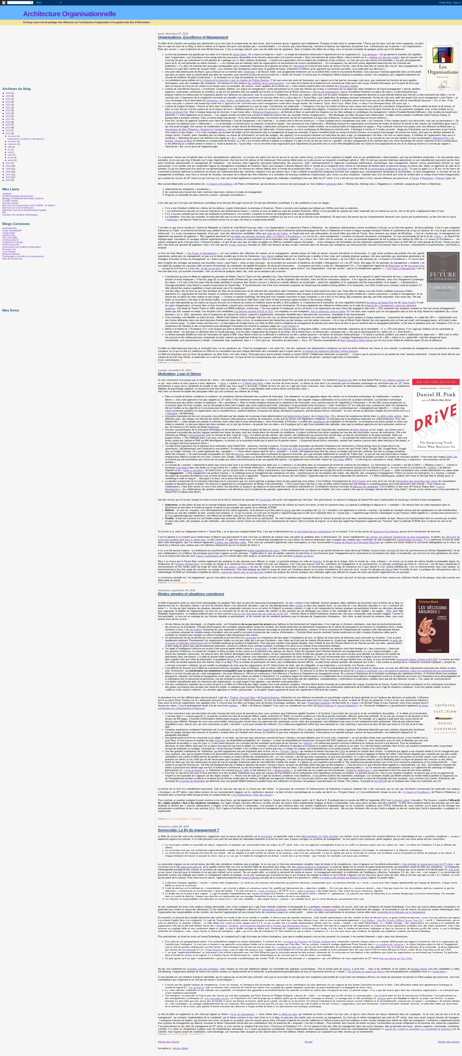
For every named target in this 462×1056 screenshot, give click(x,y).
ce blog (299, 605)
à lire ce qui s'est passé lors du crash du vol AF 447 (260, 613)
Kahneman (331, 184)
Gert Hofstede (188, 949)
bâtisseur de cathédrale (365, 486)
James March (240, 54)
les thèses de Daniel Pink (380, 302)
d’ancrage (220, 740)
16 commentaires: (196, 1034)
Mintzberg (298, 66)
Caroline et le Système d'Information (20, 215)
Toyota (415, 178)
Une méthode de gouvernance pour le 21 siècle (427, 864)
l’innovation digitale (348, 86)
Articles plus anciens (449, 1041)
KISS (212, 808)
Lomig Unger (8, 233)
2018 (8, 116)
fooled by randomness (358, 770)
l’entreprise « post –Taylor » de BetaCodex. (228, 100)
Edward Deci (323, 416)
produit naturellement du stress (263, 550)
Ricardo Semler (419, 969)
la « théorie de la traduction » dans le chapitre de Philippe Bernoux (234, 80)
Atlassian (239, 454)
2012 (8, 133)
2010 (8, 166)
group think (261, 648)
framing (308, 743)
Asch (233, 659)
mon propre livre (416, 265)
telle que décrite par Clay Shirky (396, 958)
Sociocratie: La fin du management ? (188, 830)
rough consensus (267, 891)
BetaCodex (394, 265)
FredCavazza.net (10, 244)
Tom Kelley (338, 459)
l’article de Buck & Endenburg (312, 866)
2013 (8, 130)
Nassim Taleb (444, 178)
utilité (342, 751)
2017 (8, 119)
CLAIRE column (10, 201)
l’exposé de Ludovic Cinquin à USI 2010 (417, 659)
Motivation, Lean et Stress (179, 374)
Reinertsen (427, 178)
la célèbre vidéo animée (389, 416)
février (11, 157)
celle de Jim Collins (277, 233)
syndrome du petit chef (289, 947)
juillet (10, 147)
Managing (172, 413)
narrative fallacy (282, 770)
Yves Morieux (369, 54)
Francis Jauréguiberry (207, 556)
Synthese (7, 193)
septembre (13, 144)
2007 (8, 174)
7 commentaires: (196, 583)
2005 (8, 180)
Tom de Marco (195, 987)
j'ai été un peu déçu (211, 268)
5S (319, 510)
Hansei (389, 569)
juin (9, 149)
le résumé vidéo (400, 800)
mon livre (453, 869)
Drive (438, 236)
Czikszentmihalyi (196, 435)
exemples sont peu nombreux (202, 969)
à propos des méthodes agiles (231, 542)
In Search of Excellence (220, 184)
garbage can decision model (383, 57)
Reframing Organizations (266, 112)
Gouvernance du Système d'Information (21, 247)
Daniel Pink (269, 729)
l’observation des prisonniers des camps (417, 481)
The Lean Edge (10, 237)
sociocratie (250, 637)
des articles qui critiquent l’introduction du (397, 537)
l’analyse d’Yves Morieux (386, 531)
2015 (8, 125)
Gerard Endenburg (251, 877)
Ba (233, 138)
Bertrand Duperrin (11, 254)
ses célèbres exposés (393, 380)
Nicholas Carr (9, 249)
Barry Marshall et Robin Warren (357, 340)
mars (10, 155)
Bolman (381, 998)
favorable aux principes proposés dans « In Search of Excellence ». (266, 236)
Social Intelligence (347, 705)
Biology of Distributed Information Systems (23, 198)
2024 (8, 99)
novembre (12, 141)
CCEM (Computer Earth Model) (17, 196)
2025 (8, 96)
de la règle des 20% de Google (293, 448)
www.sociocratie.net (191, 866)
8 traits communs (238, 244)
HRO (388, 611)
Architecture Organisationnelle (69, 14)
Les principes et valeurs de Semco (366, 971)
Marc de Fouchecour (12, 258)
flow (246, 435)
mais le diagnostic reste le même (328, 311)
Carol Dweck (182, 467)
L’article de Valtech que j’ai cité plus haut (242, 572)
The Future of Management (202, 253)
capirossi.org (8, 235)
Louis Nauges (9, 251)
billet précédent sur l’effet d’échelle (319, 836)
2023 (8, 102)
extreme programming (188, 564)
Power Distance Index (217, 949)
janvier (11, 160)
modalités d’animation (324, 909)
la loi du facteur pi (195, 770)
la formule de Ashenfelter (192, 781)
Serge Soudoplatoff (11, 230)
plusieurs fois (345, 380)
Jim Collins (195, 629)
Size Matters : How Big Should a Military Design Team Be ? (392, 920)
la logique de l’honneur (295, 941)
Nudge (355, 703)
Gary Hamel (267, 256)
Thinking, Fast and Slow (243, 697)
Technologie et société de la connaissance (23, 256)
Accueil (308, 1041)
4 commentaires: (196, 819)
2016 (8, 122)
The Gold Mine (340, 168)
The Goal (319, 168)
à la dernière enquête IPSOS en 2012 (253, 311)
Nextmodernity (9, 228)
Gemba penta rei (10, 240)
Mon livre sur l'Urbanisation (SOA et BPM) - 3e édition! (28, 205)
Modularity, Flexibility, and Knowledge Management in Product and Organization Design (263, 925)
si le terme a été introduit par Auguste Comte (342, 877)
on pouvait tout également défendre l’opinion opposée (330, 351)
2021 (8, 107)
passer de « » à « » (419, 1029)
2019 (8, 113)
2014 (8, 127)
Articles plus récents (168, 1041)
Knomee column (10, 203)
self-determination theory (296, 416)
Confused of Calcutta (12, 242)
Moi (4, 212)
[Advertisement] (32, 55)
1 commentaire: (195, 362)
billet (393, 550)
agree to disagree (306, 891)
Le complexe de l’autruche (390, 944)
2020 (8, 110)
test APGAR (380, 781)
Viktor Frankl (408, 302)
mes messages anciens (216, 998)
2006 (8, 177)
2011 (8, 163)
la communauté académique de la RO (387, 168)
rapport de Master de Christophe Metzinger (356, 542)
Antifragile (250, 71)
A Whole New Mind (253, 383)
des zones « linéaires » (237, 566)
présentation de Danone (274, 909)
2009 (8, 169)
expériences (319, 421)
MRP (307, 163)
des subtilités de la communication (266, 83)
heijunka (317, 561)
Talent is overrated (193, 470)
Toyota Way (265, 499)
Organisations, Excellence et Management (193, 37)
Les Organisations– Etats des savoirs (252, 794)
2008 (8, 171)
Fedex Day (451, 456)
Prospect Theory (288, 751)
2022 (8, 104)
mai (9, 152)
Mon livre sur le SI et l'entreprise (18, 208)
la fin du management (243, 1014)
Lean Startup (289, 326)
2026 (8, 93)
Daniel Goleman (325, 705)
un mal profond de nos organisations (313, 531)
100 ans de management (326, 91)
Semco (346, 969)
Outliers (432, 467)
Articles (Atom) (180, 1048)
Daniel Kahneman (270, 697)
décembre (12, 136)
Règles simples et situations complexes (191, 594)
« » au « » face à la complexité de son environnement (405, 670)
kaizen (287, 510)
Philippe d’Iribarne (321, 941)
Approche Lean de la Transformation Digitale (24, 210)
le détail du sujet (288, 1014)
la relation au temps (303, 556)
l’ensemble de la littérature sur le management (401, 912)
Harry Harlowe (361, 429)
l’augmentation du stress (410, 539)
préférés (233, 705)
